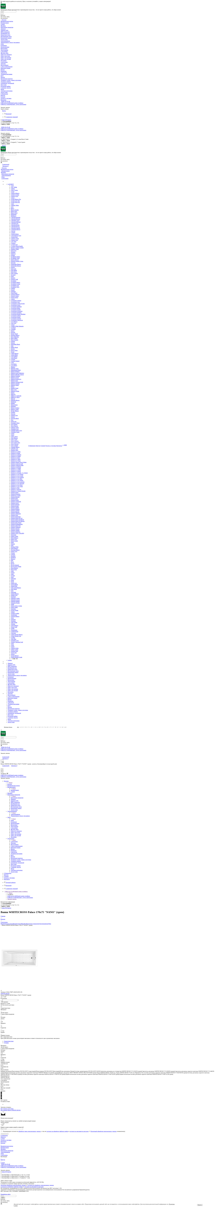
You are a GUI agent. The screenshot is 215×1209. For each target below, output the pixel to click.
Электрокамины (15, 814)
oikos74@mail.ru (6, 119)
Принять (200, 1205)
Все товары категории (7, 1108)
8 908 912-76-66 (13, 104)
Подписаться (4, 1134)
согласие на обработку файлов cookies (57, 1131)
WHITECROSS (5, 993)
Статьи (3, 1138)
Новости (3, 1137)
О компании (4, 1135)
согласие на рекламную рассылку (79, 1131)
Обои (12, 820)
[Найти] (2, 13)
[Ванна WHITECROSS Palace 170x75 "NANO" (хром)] (19, 977)
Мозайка (23, 923)
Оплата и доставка (6, 1140)
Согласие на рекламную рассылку (34, 1186)
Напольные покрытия (17, 797)
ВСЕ (18, 727)
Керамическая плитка (7, 923)
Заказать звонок (11, 899)
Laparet (3, 1162)
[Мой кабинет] (1, 755)
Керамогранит (15, 790)
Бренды (3, 1159)
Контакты (3, 1141)
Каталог (9, 784)
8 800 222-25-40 (5, 101)
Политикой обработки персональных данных (104, 1131)
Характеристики (9, 1041)
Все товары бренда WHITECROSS (11, 1110)
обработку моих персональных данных (29, 1131)
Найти (2, 1197)
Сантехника (14, 841)
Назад (10, 782)
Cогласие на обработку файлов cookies (12, 1186)
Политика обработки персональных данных (13, 1185)
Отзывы (6, 1042)
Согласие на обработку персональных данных (40, 1185)
